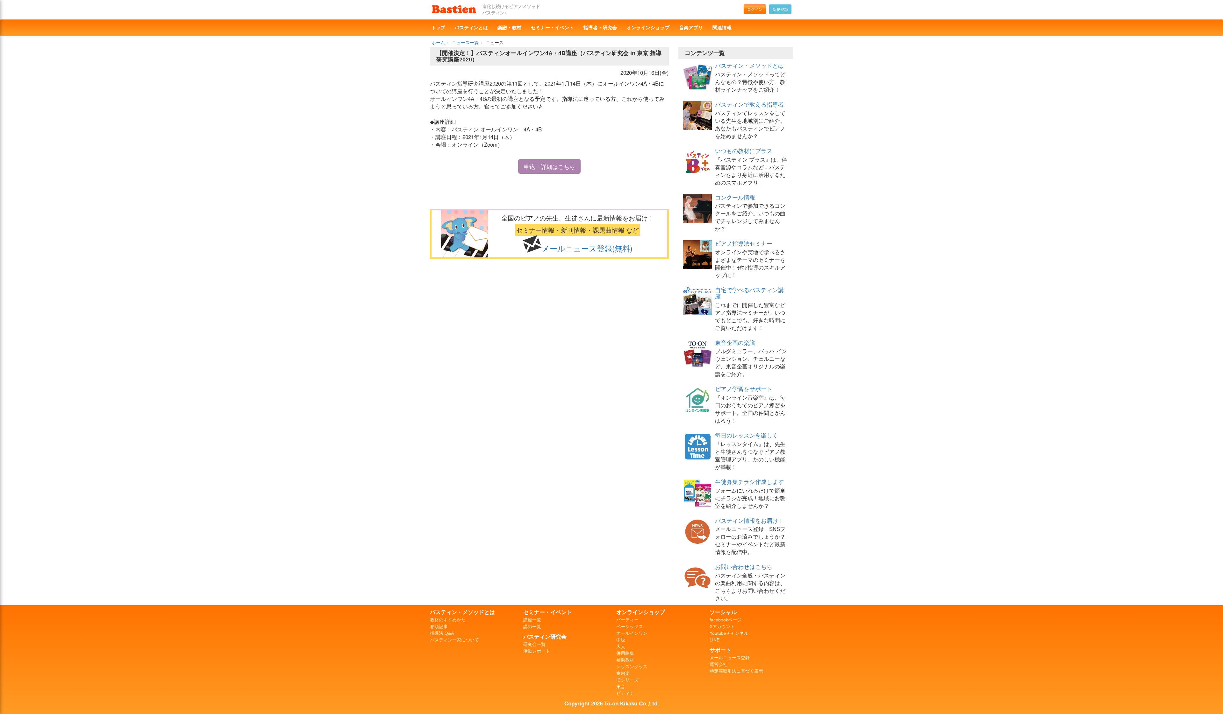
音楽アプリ (691, 27)
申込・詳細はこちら (549, 166)
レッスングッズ (631, 666)
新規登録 (780, 9)
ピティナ (625, 693)
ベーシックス (629, 626)
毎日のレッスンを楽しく (746, 435)
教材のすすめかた (448, 619)
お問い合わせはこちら (743, 566)
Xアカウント (722, 626)
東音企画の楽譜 (735, 342)
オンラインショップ (647, 27)
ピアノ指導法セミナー (743, 243)
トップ (438, 27)
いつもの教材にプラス (743, 150)
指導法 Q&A (442, 633)
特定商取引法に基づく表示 (736, 671)
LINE (714, 639)
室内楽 (623, 673)
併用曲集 (625, 653)
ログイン (754, 9)
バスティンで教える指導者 (749, 104)
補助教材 (625, 659)
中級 (620, 639)
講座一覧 (532, 619)
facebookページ (725, 619)
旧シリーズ (627, 679)
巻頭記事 (439, 626)
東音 (620, 686)
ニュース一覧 (465, 42)
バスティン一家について (454, 639)
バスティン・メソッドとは (749, 65)
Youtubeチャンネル (729, 633)
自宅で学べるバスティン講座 (749, 292)
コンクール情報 (735, 197)
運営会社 (718, 664)
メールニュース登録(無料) (587, 248)
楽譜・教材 (509, 27)
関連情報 (722, 27)
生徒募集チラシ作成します (749, 481)
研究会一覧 (534, 644)
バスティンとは (471, 27)
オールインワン (631, 633)
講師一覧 (532, 626)
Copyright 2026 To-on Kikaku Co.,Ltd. (611, 703)
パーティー (627, 619)
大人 (620, 646)
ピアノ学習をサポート (743, 388)
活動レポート (536, 651)
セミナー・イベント (552, 27)
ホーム (438, 42)
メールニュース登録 (730, 657)
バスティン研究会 (545, 637)
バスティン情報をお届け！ (749, 520)
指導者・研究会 (600, 27)
